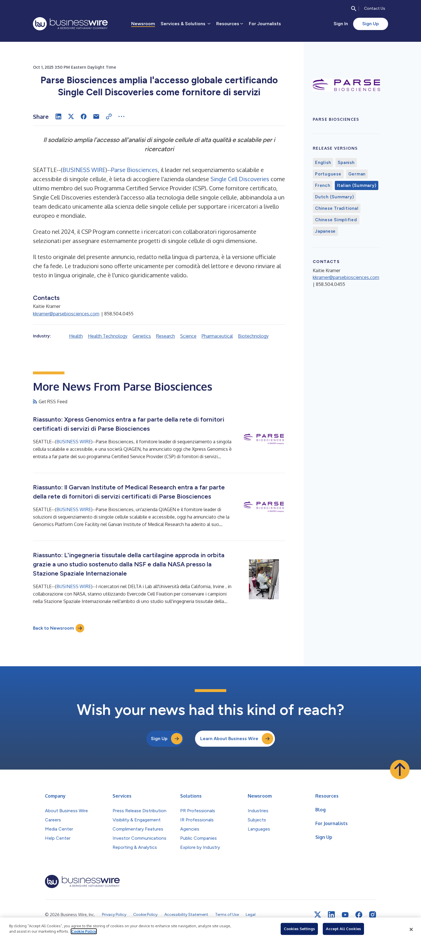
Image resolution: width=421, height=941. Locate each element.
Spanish (346, 162)
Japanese (325, 231)
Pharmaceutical (217, 336)
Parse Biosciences (134, 169)
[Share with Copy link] (108, 116)
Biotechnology (253, 336)
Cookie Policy (83, 931)
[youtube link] (345, 915)
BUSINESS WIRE (83, 169)
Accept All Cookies (343, 928)
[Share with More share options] (121, 116)
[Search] (353, 8)
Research (165, 336)
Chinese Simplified (336, 219)
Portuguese (328, 174)
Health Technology (107, 336)
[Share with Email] (96, 116)
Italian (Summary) (356, 185)
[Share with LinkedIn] (58, 116)
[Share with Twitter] (71, 116)
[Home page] (70, 23)
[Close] (411, 929)
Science (188, 336)
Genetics (142, 336)
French (322, 185)
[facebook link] (358, 914)
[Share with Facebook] (83, 116)
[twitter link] (317, 915)
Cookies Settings (299, 928)
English (323, 162)
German (357, 174)
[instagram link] (372, 914)
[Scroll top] (400, 769)
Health (76, 336)
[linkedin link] (331, 914)
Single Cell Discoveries (239, 179)
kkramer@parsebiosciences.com (66, 314)
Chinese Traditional (336, 208)
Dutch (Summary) (334, 196)
